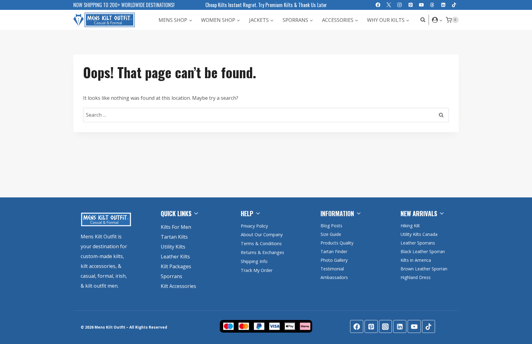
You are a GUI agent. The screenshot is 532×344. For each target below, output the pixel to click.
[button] (441, 20)
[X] (388, 5)
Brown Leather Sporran (424, 269)
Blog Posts (331, 226)
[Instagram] (400, 5)
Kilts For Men (176, 227)
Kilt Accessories (178, 286)
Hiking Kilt (410, 226)
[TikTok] (454, 5)
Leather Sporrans (418, 243)
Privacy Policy (254, 226)
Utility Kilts (173, 246)
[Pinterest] (410, 5)
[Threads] (432, 5)
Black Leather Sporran (423, 251)
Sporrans (171, 276)
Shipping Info (254, 261)
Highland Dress (416, 277)
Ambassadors (334, 277)
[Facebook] (378, 5)
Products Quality (336, 243)
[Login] (437, 20)
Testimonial (332, 269)
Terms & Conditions (261, 243)
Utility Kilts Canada (419, 234)
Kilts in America (416, 260)
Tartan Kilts (174, 236)
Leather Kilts (175, 256)
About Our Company (262, 234)
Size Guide (330, 234)
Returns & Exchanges (262, 252)
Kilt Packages (176, 266)
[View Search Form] (421, 19)
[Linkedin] (443, 5)
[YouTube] (421, 5)
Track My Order (256, 270)
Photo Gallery (334, 260)
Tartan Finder (333, 251)
